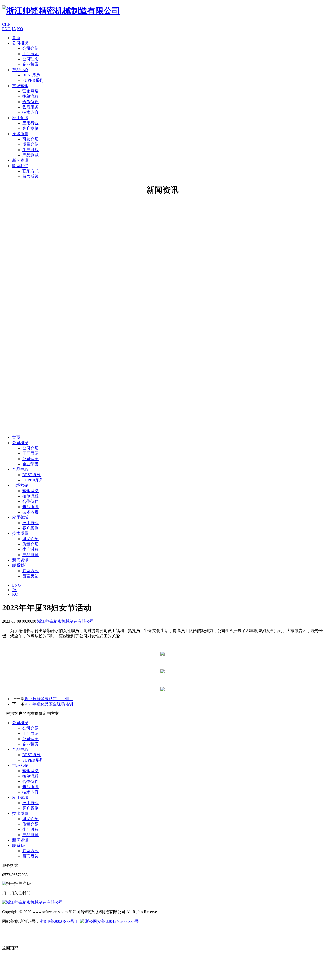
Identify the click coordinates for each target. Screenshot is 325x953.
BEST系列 (31, 75)
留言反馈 (30, 176)
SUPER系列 (32, 80)
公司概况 (20, 43)
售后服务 (30, 107)
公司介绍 (30, 48)
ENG (6, 29)
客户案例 (30, 128)
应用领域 (20, 118)
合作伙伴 (30, 102)
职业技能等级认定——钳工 (48, 699)
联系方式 (30, 171)
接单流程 (30, 96)
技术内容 (30, 112)
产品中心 (20, 70)
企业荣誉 (30, 64)
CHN (8, 24)
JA (14, 29)
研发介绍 (30, 139)
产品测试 (30, 155)
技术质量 (20, 134)
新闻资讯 (20, 160)
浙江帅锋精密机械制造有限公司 (65, 621)
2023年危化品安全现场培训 (48, 704)
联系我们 (20, 166)
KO (20, 29)
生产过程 (30, 150)
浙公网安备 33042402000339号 (111, 921)
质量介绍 (30, 144)
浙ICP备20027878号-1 (59, 921)
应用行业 (30, 123)
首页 (16, 38)
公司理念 (30, 59)
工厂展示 (30, 54)
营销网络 (30, 91)
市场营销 (20, 86)
